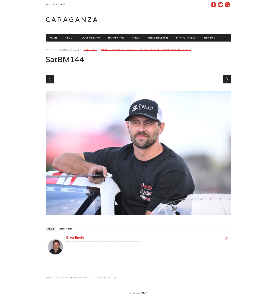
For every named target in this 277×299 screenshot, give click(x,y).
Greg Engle (75, 237)
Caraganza (72, 19)
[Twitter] (226, 238)
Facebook (213, 4)
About (69, 37)
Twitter (220, 4)
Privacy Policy (186, 37)
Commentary (91, 37)
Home (53, 37)
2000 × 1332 (90, 49)
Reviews (209, 37)
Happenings (116, 37)
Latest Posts (65, 228)
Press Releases (157, 37)
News (136, 37)
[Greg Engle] (55, 258)
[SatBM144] (138, 218)
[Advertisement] (183, 19)
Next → (227, 79)
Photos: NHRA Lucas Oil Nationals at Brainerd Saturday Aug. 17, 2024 (146, 49)
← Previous (50, 79)
